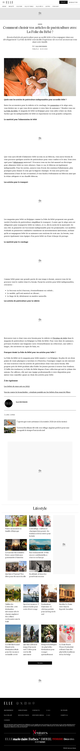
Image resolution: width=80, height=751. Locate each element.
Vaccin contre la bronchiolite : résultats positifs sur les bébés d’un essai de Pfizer (37, 392)
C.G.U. (48, 710)
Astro (48, 6)
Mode (4, 6)
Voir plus (40, 663)
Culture (19, 6)
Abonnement (8, 710)
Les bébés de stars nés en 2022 (17, 386)
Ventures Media (38, 715)
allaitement (18, 162)
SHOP (63, 2)
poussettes (54, 105)
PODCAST (56, 6)
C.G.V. (48, 715)
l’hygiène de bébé (60, 338)
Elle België (8, 715)
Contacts (36, 710)
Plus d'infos (31, 727)
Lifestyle (40, 509)
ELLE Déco (39, 6)
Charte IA (64, 715)
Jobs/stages (22, 710)
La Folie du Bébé (11, 111)
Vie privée (64, 710)
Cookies (7, 720)
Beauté (11, 6)
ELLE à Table (29, 6)
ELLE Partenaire (41, 46)
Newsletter (73, 2)
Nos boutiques (23, 715)
